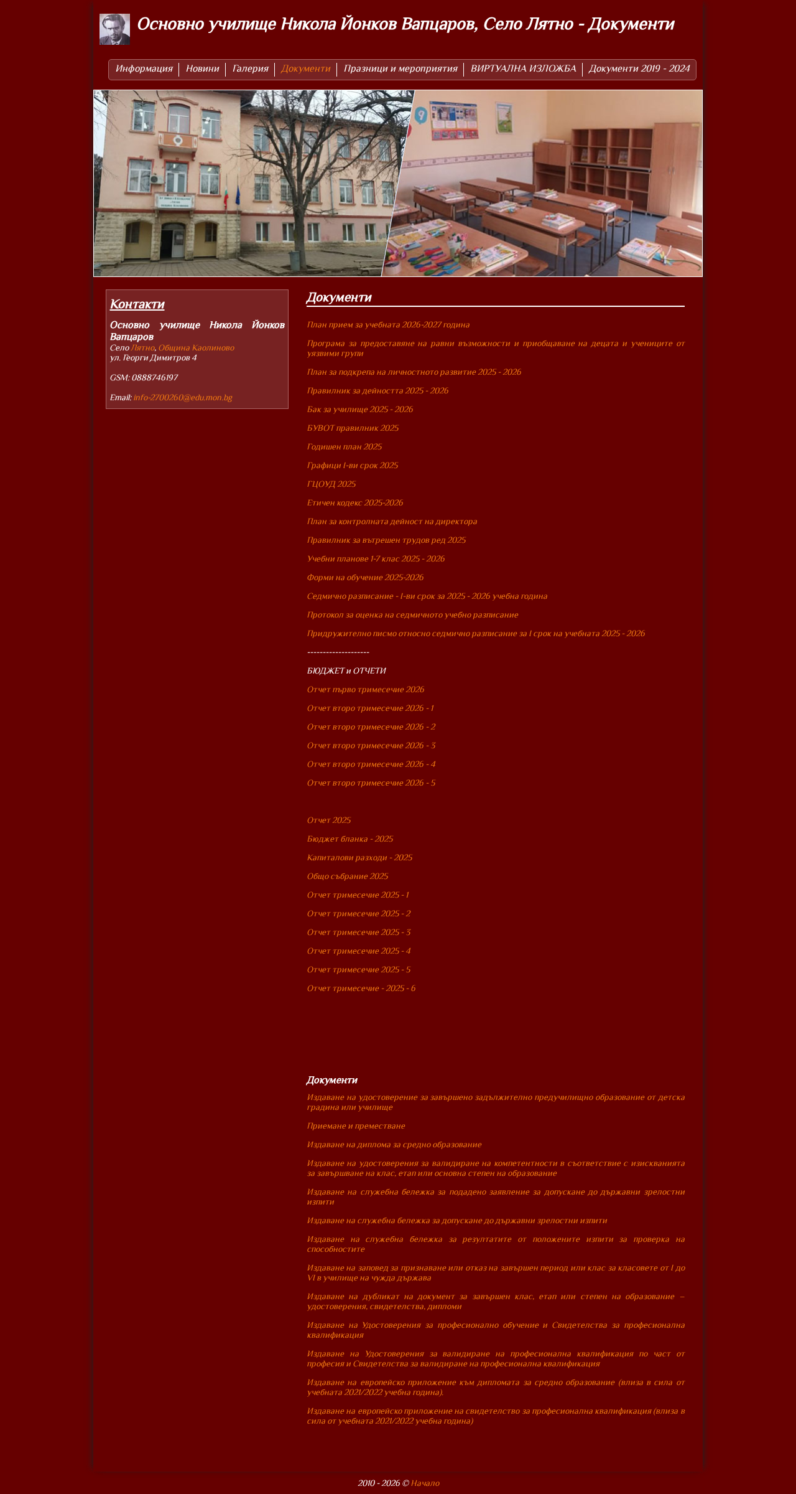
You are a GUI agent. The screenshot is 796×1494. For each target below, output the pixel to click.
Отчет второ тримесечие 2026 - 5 (371, 782)
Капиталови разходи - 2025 (359, 857)
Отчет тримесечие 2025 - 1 (357, 895)
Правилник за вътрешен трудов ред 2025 (386, 540)
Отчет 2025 (328, 820)
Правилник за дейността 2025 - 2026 (377, 390)
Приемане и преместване (356, 1125)
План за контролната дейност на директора (392, 521)
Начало (424, 1483)
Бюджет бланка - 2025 (349, 838)
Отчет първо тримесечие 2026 (365, 689)
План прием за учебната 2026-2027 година (388, 324)
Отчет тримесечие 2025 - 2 (358, 913)
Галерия (250, 68)
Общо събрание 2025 (347, 876)
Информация (143, 68)
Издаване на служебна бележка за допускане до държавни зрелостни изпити (457, 1220)
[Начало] (115, 30)
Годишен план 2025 (344, 446)
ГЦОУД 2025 (331, 484)
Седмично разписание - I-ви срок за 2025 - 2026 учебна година (427, 596)
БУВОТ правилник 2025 (352, 428)
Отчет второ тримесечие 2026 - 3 (371, 745)
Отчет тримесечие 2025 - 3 (358, 932)
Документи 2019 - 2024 (639, 68)
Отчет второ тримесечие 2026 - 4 (371, 764)
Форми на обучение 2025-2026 (365, 577)
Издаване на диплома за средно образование (394, 1144)
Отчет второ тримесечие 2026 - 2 (371, 726)
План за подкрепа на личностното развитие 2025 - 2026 (415, 372)
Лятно (142, 347)
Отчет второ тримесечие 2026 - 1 (370, 708)
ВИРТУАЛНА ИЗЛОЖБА (523, 68)
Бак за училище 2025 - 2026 (360, 409)
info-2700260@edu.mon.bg (182, 397)
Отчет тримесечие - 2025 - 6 (361, 988)
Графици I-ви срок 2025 (352, 465)
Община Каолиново (196, 347)
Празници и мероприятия (400, 68)
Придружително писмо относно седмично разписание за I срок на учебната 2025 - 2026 (476, 633)
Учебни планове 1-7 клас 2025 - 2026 (376, 558)
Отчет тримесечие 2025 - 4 (358, 951)
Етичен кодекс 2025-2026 (355, 502)
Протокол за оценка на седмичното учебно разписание (412, 614)
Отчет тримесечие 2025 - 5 (358, 969)
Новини (202, 68)
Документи (305, 68)
